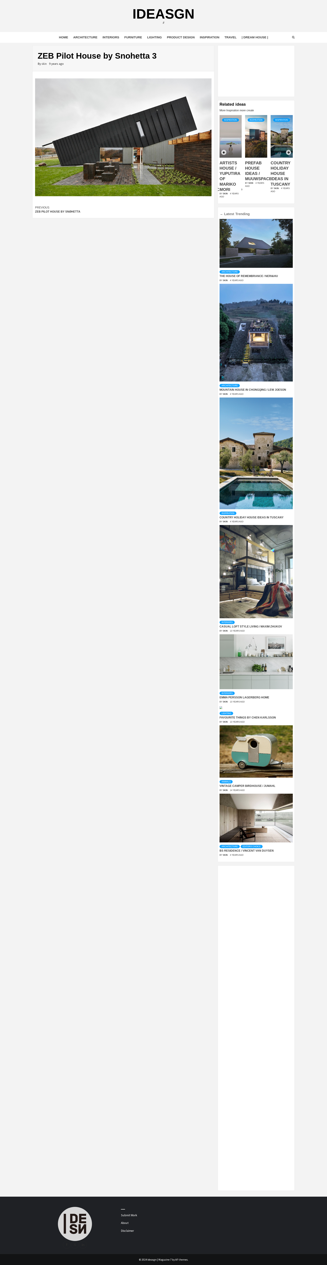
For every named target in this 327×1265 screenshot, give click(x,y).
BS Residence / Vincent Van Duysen (247, 850)
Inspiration (209, 37)
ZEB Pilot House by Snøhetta (57, 209)
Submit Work (129, 1215)
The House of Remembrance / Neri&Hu (249, 276)
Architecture (85, 37)
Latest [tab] (229, 214)
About (125, 1223)
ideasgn (163, 13)
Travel (230, 37)
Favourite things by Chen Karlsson (248, 717)
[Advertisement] (256, 71)
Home (63, 37)
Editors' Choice (252, 846)
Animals (226, 782)
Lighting (154, 37)
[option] (230, 158)
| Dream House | (255, 37)
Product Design (181, 37)
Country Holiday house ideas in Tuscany (255, 173)
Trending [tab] (242, 214)
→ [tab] (221, 214)
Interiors (111, 37)
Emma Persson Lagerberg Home (244, 697)
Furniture (133, 37)
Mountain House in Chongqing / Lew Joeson (253, 389)
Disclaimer (127, 1231)
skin (44, 64)
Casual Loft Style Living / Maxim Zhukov (251, 626)
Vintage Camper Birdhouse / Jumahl (247, 785)
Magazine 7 (165, 1259)
